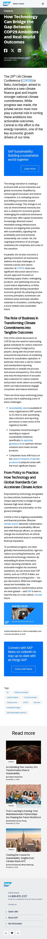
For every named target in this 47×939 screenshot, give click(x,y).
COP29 (27, 80)
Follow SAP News (23, 669)
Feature (7, 58)
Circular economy (30, 697)
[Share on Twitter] (12, 51)
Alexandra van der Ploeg (17, 821)
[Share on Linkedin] (19, 51)
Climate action (12, 702)
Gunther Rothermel (15, 777)
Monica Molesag (28, 865)
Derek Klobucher (14, 865)
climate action (11, 524)
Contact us (12, 904)
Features (8, 11)
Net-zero (37, 702)
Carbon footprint (12, 697)
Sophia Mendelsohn (20, 58)
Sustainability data (18, 408)
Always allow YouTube (23, 621)
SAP (29, 591)
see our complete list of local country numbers (26, 899)
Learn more (30, 168)
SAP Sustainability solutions (16, 713)
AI (7, 692)
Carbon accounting (21, 692)
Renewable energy (13, 707)
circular (38, 595)
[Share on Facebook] (5, 51)
